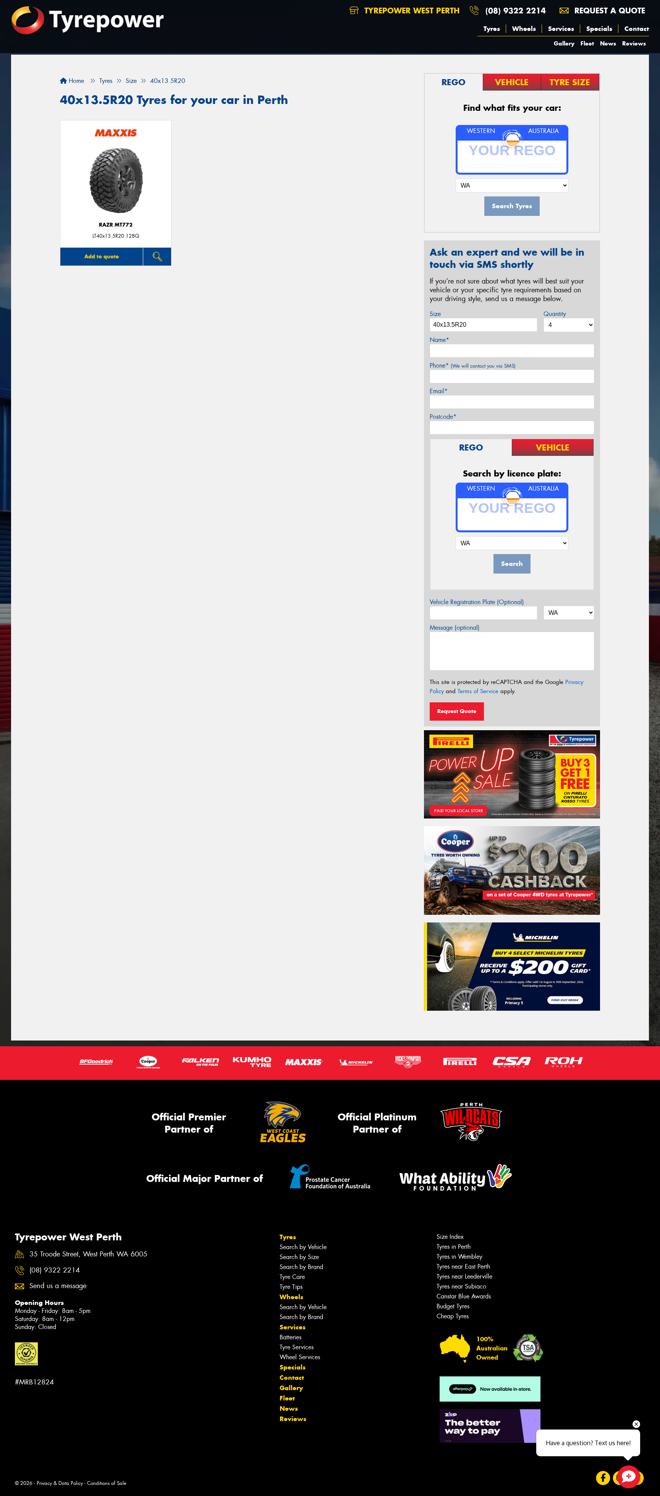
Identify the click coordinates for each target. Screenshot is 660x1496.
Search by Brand (301, 1267)
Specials (599, 28)
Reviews (634, 43)
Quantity (555, 314)
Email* (439, 391)
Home (75, 81)
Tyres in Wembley (459, 1257)
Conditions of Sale (106, 1483)
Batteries (290, 1337)
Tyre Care (292, 1277)
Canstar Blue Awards (464, 1296)
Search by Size (299, 1257)
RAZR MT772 (116, 225)
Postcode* (443, 417)
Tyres (492, 28)
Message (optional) (455, 628)
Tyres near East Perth (463, 1267)
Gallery (564, 43)
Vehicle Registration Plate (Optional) (477, 602)
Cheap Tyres (453, 1316)
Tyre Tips (291, 1287)
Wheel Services (300, 1357)
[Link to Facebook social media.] (603, 1478)
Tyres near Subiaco (461, 1286)
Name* (439, 340)
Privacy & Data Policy (60, 1483)
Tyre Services (297, 1347)
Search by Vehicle (303, 1247)
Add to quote (101, 256)
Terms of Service (478, 691)
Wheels (524, 28)
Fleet (587, 43)
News (608, 43)
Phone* (473, 365)
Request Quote (456, 711)
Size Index (450, 1237)
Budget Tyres (453, 1306)
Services (561, 28)
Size (435, 314)
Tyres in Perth (454, 1247)
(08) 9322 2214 (515, 10)
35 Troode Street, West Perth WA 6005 (88, 1254)
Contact (636, 28)
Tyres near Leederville (464, 1276)
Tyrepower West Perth (410, 10)
